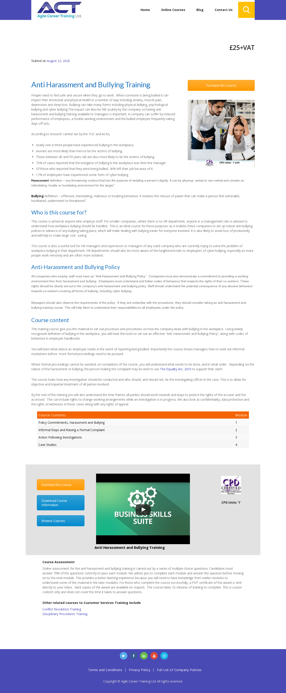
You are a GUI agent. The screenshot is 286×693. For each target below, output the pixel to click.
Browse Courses (53, 521)
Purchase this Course (221, 85)
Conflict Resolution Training (61, 609)
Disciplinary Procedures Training (64, 614)
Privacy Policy (139, 670)
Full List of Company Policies (179, 670)
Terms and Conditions (105, 670)
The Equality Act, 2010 (175, 369)
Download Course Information (54, 502)
